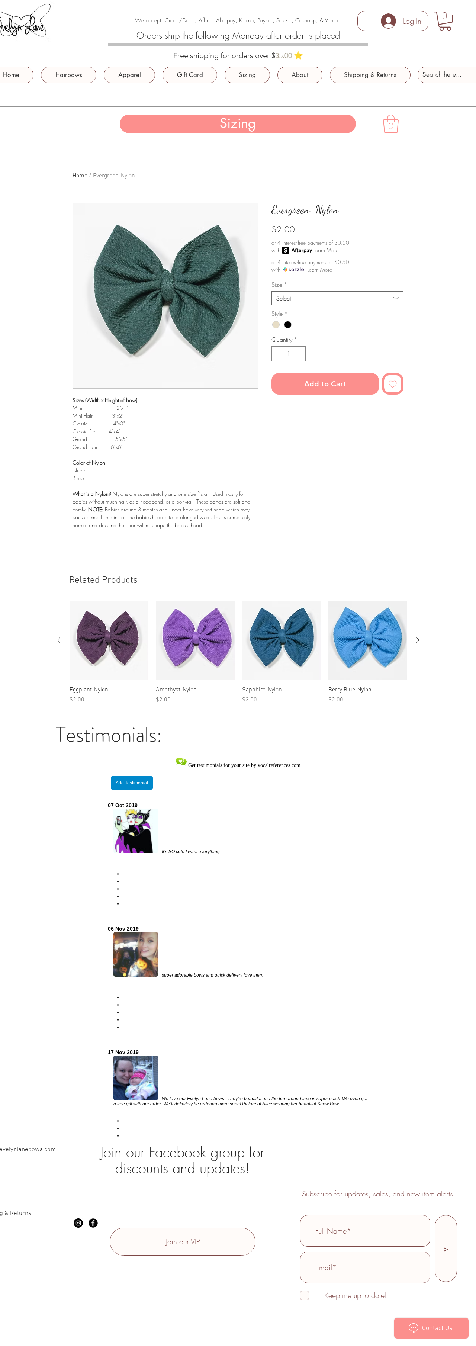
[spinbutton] (288, 354)
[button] (445, 21)
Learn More (325, 250)
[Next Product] (418, 640)
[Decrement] (278, 354)
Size (279, 284)
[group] (238, 653)
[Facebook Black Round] (93, 1223)
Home (80, 176)
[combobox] (337, 298)
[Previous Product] (58, 640)
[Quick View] (109, 640)
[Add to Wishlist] (392, 384)
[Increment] (299, 354)
